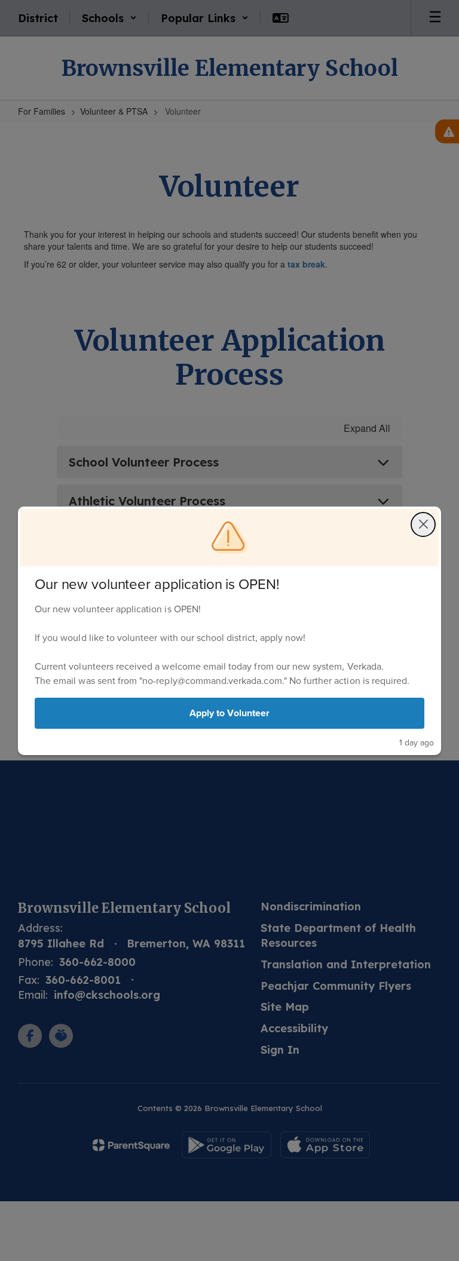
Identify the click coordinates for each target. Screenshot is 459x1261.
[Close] (423, 524)
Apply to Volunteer (229, 713)
